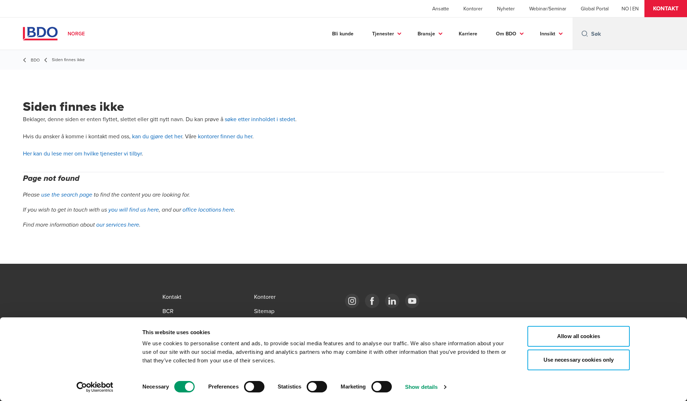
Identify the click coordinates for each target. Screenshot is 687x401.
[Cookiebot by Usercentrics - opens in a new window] (95, 387)
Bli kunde (343, 33)
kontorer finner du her (225, 136)
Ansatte (440, 8)
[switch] (254, 386)
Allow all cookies (578, 336)
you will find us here (133, 210)
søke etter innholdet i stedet (260, 119)
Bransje (426, 33)
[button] (665, 8)
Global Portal (595, 8)
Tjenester (383, 33)
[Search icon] (584, 33)
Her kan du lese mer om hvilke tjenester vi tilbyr (82, 153)
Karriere (468, 33)
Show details (421, 387)
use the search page (66, 195)
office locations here (208, 210)
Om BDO (506, 33)
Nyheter (506, 8)
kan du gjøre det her (157, 136)
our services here (117, 225)
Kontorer (473, 8)
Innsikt (547, 33)
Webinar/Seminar (547, 8)
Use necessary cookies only (579, 360)
